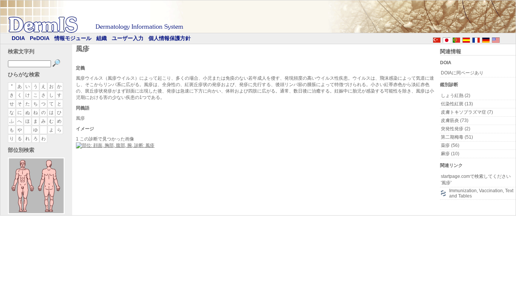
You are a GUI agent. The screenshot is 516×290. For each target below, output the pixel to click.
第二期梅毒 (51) (457, 137)
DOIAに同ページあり (462, 73)
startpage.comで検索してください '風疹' (476, 179)
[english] (503, 39)
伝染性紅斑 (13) (457, 103)
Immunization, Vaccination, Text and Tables (481, 193)
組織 (101, 38)
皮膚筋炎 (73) (454, 120)
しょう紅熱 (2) (455, 95)
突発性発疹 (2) (455, 128)
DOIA (18, 38)
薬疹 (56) (450, 145)
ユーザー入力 (128, 38)
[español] (466, 39)
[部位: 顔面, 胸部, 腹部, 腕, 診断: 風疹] (115, 145)
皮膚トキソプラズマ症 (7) (467, 112)
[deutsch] (486, 39)
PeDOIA (39, 38)
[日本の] (446, 39)
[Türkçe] (436, 39)
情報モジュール (72, 38)
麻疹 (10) (450, 153)
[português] (456, 39)
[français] (476, 39)
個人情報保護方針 (169, 38)
